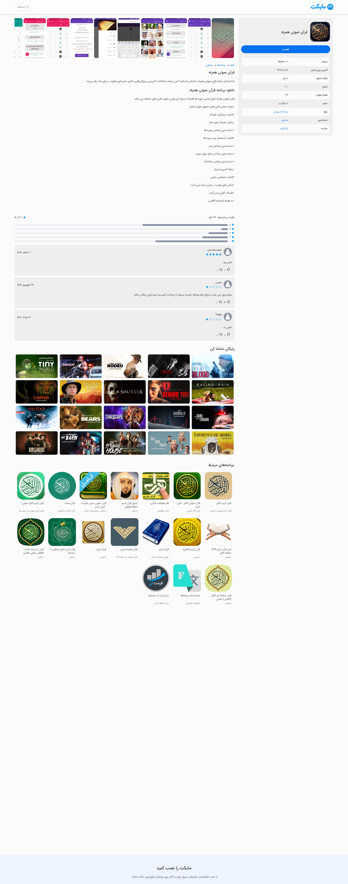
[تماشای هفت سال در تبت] (81, 393)
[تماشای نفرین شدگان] (169, 418)
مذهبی (284, 120)
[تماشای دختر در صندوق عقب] (213, 418)
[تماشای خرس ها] (81, 418)
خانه (232, 65)
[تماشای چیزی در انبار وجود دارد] (81, 444)
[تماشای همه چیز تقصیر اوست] (169, 444)
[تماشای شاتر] (125, 393)
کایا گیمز (284, 128)
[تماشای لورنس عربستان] (213, 444)
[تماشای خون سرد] (213, 367)
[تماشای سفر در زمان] (125, 418)
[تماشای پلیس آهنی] (81, 367)
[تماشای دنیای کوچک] (37, 367)
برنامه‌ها (221, 65)
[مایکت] (322, 10)
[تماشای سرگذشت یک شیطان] (169, 367)
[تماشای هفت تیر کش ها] (37, 444)
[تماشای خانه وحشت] (125, 444)
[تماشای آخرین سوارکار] (125, 367)
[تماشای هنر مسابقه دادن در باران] (213, 393)
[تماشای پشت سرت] (169, 393)
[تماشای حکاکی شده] (37, 393)
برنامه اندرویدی (281, 112)
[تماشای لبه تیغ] (37, 418)
